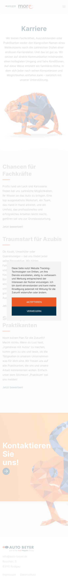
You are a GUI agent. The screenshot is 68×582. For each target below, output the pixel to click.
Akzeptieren (34, 302)
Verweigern (34, 311)
